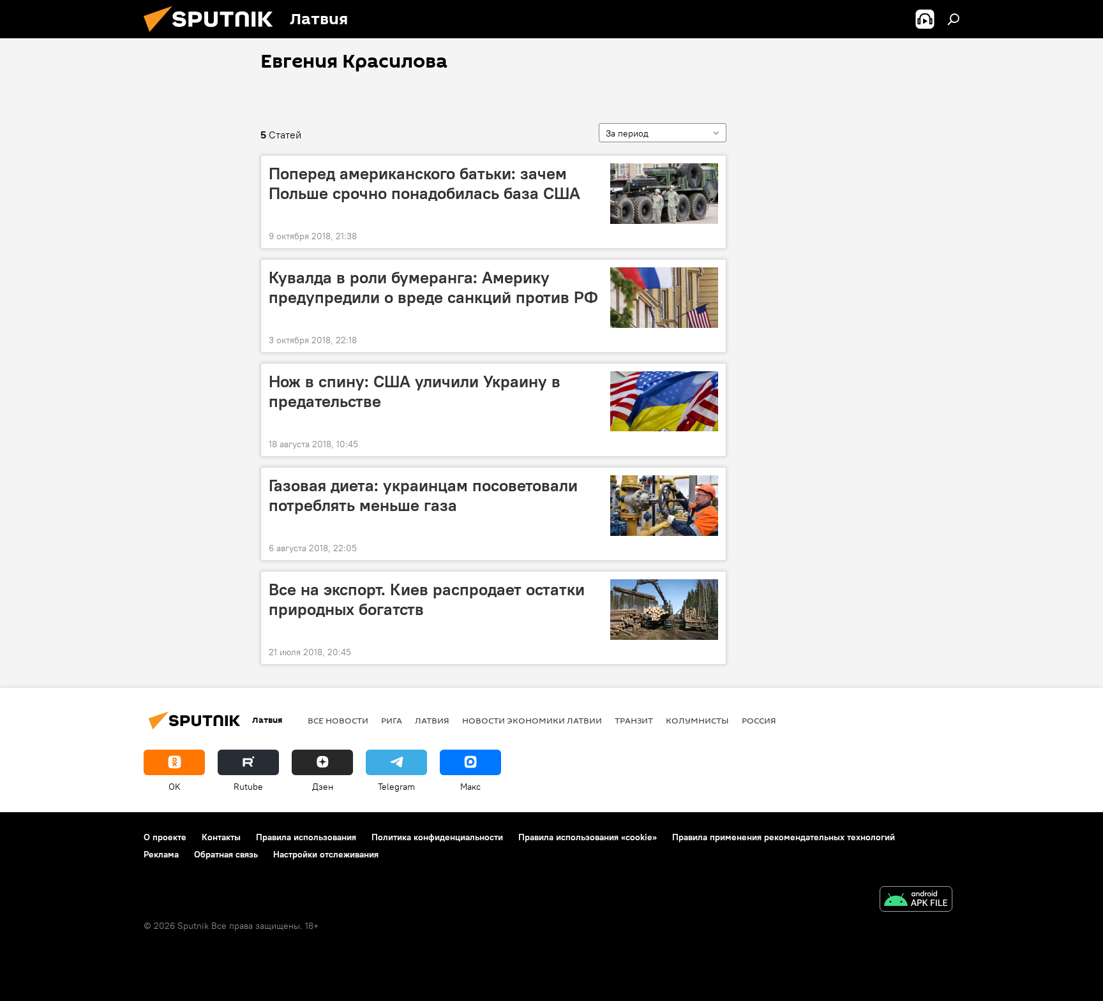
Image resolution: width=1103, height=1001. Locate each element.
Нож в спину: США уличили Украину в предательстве (414, 391)
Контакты (221, 837)
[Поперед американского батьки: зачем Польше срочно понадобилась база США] (664, 193)
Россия (759, 720)
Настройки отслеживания (326, 854)
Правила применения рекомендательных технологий (783, 837)
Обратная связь (226, 854)
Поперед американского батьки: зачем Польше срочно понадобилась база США (424, 183)
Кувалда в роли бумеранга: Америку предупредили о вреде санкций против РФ (433, 287)
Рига (391, 720)
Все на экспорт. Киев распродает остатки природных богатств (427, 599)
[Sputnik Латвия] (213, 35)
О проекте (165, 837)
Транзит (634, 720)
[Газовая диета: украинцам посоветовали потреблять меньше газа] (664, 505)
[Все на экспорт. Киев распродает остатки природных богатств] (664, 609)
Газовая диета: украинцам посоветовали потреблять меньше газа (423, 495)
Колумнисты (697, 720)
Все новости (338, 720)
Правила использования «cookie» (587, 837)
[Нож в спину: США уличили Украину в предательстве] (664, 401)
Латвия (432, 720)
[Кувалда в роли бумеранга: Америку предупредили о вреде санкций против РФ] (664, 297)
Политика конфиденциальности (437, 837)
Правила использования (306, 837)
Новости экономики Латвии (532, 720)
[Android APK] (916, 900)
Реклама (161, 854)
